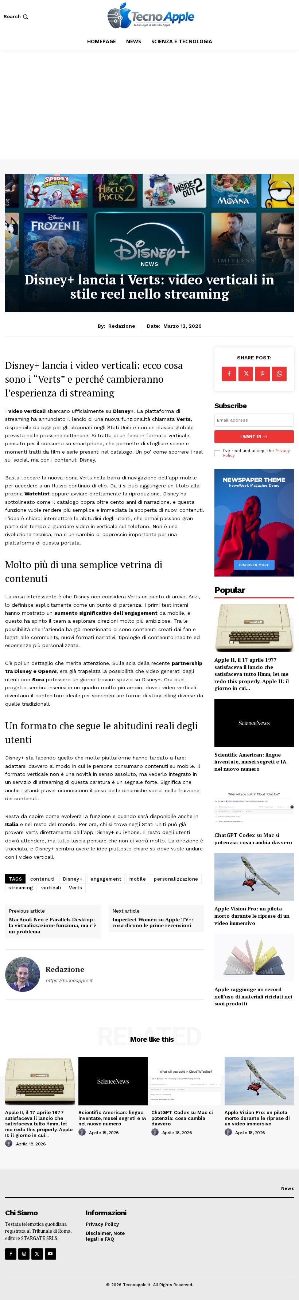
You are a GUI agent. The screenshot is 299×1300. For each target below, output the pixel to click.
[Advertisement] (149, 105)
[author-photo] (10, 1144)
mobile (137, 879)
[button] (17, 16)
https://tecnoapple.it (69, 980)
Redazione (121, 326)
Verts (75, 887)
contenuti (42, 879)
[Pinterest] (262, 374)
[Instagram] (24, 1254)
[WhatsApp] (279, 374)
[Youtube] (50, 1254)
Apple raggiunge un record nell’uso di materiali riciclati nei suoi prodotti (253, 996)
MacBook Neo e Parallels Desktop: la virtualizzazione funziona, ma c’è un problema (52, 926)
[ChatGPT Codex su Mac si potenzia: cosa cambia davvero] (254, 804)
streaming (20, 887)
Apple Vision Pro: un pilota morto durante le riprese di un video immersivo (252, 915)
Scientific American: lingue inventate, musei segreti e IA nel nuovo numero (250, 761)
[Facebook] (229, 374)
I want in (250, 436)
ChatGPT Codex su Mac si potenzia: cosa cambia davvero (253, 839)
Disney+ (73, 879)
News (150, 264)
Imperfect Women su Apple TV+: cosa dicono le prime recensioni (152, 923)
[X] (245, 374)
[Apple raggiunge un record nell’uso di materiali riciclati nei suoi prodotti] (254, 957)
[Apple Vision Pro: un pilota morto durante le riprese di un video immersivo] (254, 877)
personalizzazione (176, 879)
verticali (51, 887)
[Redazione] (22, 974)
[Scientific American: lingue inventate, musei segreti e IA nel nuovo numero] (254, 723)
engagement (105, 879)
